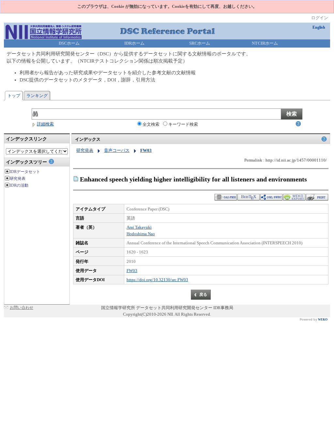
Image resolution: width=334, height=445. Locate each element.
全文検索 (151, 124)
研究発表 (84, 150)
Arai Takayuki (139, 227)
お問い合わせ (21, 307)
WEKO (322, 319)
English (318, 27)
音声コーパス (116, 150)
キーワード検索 (183, 124)
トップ (14, 95)
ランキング (37, 95)
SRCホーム (199, 43)
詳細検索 (45, 124)
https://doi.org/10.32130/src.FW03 (157, 279)
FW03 (132, 270)
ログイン (319, 17)
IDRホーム (134, 43)
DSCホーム (69, 43)
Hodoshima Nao (141, 233)
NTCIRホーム (265, 43)
